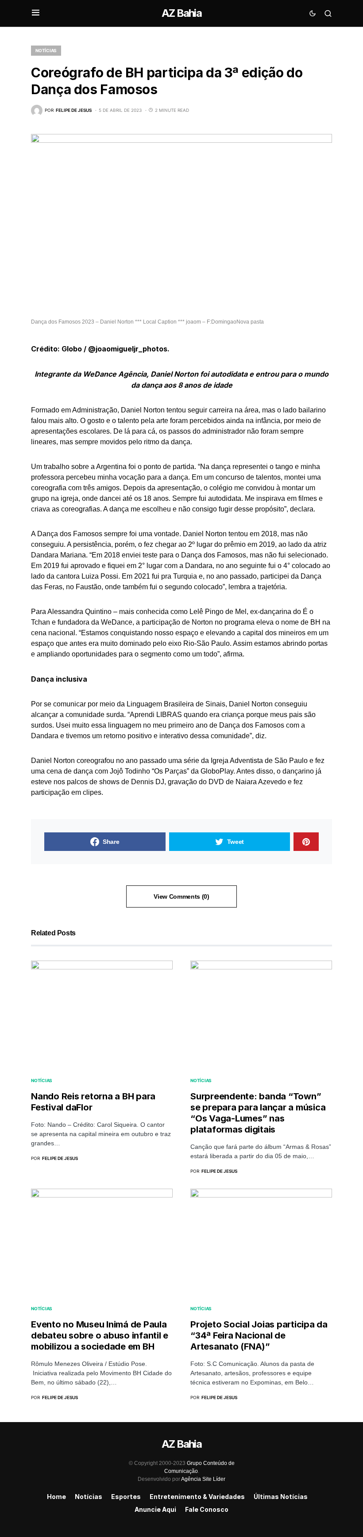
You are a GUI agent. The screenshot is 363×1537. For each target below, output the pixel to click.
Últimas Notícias (281, 1496)
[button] (35, 13)
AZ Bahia (181, 13)
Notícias (46, 50)
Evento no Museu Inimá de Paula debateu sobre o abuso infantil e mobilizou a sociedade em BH (99, 1335)
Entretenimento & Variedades (197, 1496)
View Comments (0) (181, 896)
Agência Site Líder (203, 1479)
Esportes (126, 1496)
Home (56, 1496)
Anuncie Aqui (155, 1509)
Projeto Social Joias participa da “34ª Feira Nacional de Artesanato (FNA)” (259, 1335)
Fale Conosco (206, 1509)
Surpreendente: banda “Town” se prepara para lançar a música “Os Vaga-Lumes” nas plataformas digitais (257, 1113)
